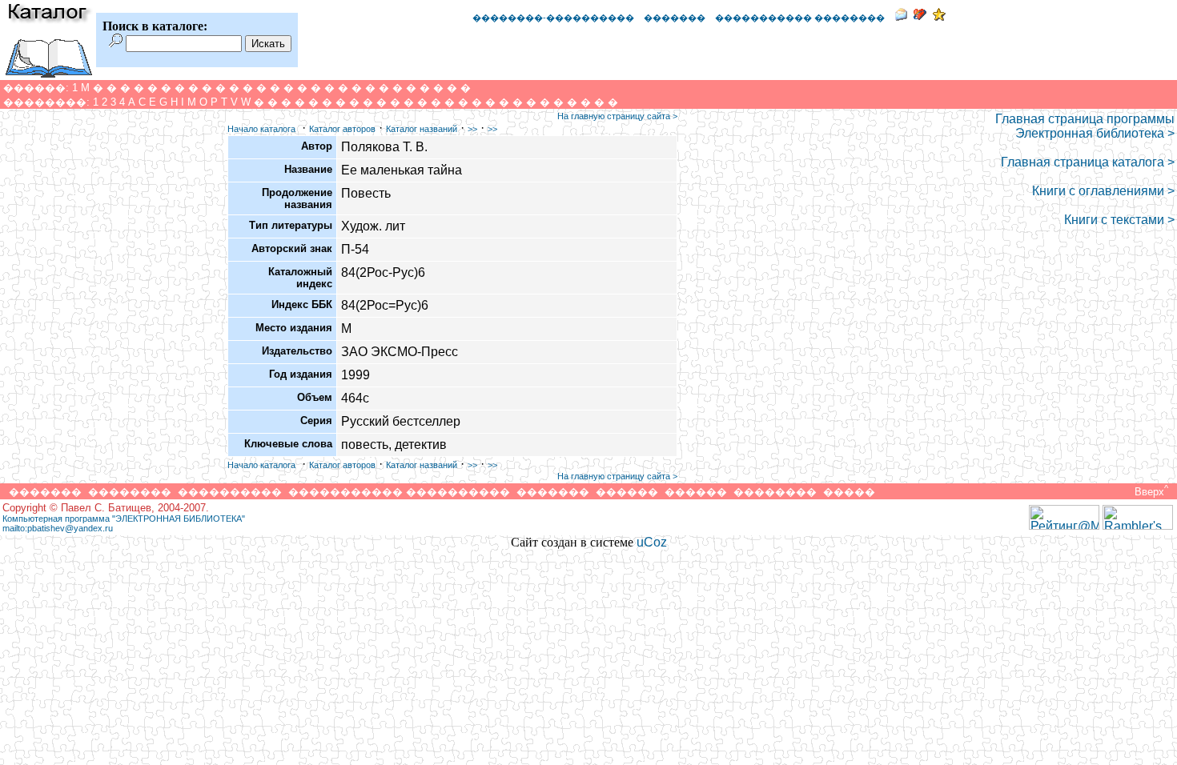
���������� (230, 492)
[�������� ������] (900, 16)
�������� (130, 492)
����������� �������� (800, 17)
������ (627, 492)
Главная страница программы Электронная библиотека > (1085, 126)
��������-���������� (553, 17)
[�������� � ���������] (939, 16)
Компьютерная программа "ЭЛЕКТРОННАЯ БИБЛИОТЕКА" (123, 518)
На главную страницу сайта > (617, 116)
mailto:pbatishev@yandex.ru (57, 528)
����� (849, 492)
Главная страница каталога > (1088, 162)
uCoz (652, 542)
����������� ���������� (399, 492)
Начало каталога (261, 129)
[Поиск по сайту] (116, 43)
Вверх (1149, 492)
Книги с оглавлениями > (1103, 191)
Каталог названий (421, 129)
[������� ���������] (920, 16)
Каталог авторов (342, 129)
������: (36, 88)
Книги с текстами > (1119, 219)
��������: (46, 102)
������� (674, 17)
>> (472, 129)
